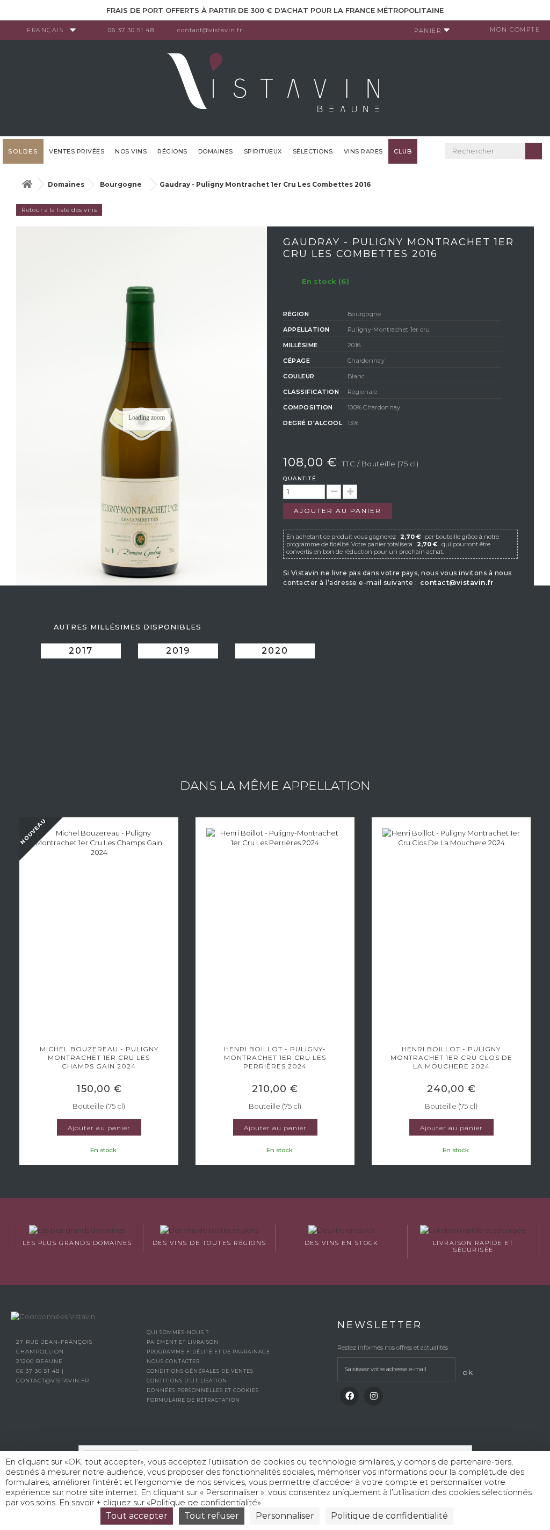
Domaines (215, 151)
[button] (24, 992)
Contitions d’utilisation (187, 1380)
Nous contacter (173, 1361)
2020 (275, 651)
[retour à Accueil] (27, 184)
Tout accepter (137, 1516)
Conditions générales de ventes (200, 1371)
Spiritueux (263, 151)
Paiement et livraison (183, 1342)
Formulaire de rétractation (193, 1400)
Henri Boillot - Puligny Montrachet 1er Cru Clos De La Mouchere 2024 (451, 1057)
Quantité (299, 478)
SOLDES (23, 151)
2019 (178, 651)
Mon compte (515, 29)
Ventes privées (76, 151)
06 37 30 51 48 (131, 30)
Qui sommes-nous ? (178, 1332)
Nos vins (131, 151)
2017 (81, 651)
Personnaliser (285, 1516)
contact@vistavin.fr (209, 30)
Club (403, 151)
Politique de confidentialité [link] (389, 1516)
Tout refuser (211, 1516)
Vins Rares (363, 151)
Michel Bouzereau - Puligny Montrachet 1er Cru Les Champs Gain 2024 (99, 1057)
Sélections (313, 151)
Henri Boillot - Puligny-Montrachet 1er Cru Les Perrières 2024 (275, 1057)
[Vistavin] (275, 87)
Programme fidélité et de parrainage (208, 1352)
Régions (172, 151)
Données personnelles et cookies (203, 1390)
